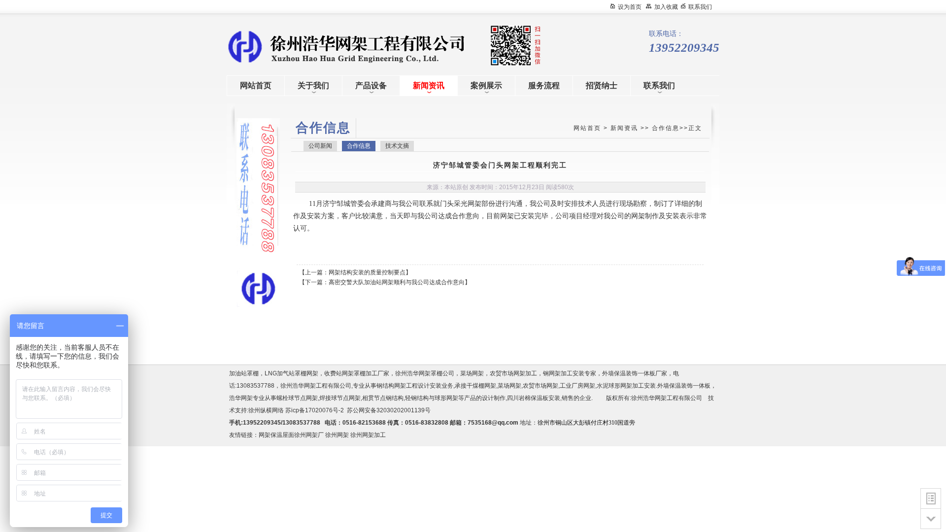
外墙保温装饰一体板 (683, 385)
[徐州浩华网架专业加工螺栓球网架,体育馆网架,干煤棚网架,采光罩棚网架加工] (315, 46)
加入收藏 (666, 6)
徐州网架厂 (309, 435)
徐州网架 (337, 435)
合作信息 (665, 128)
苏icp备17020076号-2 (314, 410)
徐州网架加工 (368, 435)
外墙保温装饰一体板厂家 (634, 373)
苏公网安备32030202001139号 (390, 410)
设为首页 (630, 6)
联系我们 (700, 6)
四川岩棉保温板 (527, 398)
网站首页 (587, 128)
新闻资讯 (624, 128)
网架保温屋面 (276, 435)
